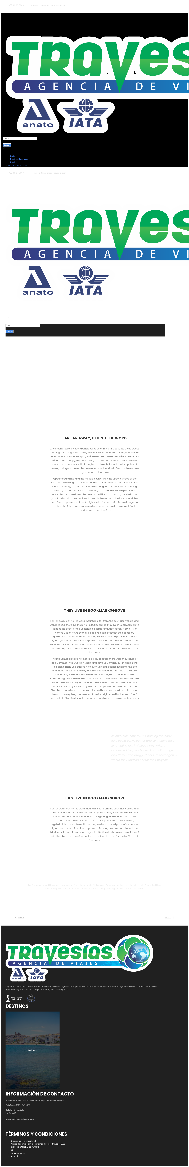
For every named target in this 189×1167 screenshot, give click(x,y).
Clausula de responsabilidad (23, 1141)
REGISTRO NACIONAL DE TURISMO (25, 1147)
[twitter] (13, 8)
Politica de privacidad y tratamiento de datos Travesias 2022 (38, 1144)
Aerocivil (14, 1156)
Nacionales (32, 1050)
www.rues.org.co (18, 1153)
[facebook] (9, 8)
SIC (12, 1150)
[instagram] (17, 8)
